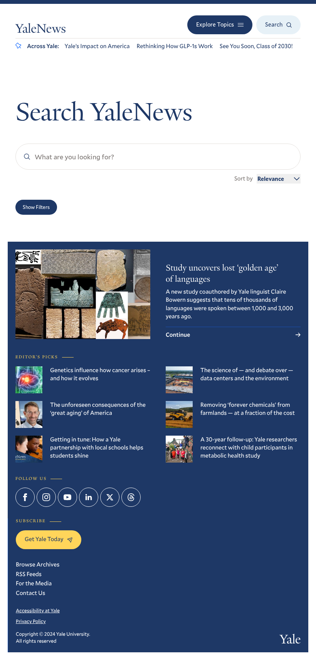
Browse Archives (37, 564)
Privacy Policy (31, 621)
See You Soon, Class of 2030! (256, 46)
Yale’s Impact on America (97, 46)
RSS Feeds (29, 574)
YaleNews (40, 30)
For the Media (34, 583)
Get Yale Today (44, 539)
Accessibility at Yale (38, 610)
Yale (290, 640)
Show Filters (36, 207)
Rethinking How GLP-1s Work (174, 46)
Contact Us (30, 593)
